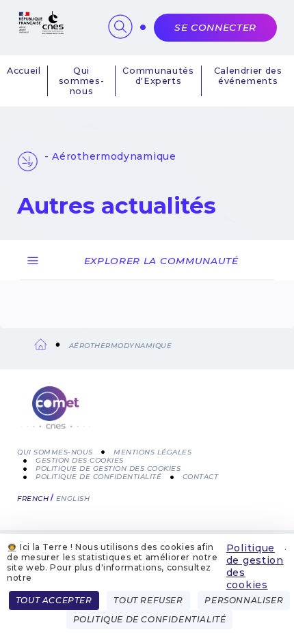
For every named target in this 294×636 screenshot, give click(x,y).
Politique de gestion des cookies (255, 566)
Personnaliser (243, 600)
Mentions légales (152, 452)
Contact (201, 476)
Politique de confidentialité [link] (149, 619)
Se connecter (215, 27)
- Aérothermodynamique (110, 156)
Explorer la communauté (161, 260)
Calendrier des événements (248, 76)
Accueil (23, 71)
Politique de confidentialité (98, 476)
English (73, 498)
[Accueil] (147, 415)
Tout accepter (54, 600)
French (33, 498)
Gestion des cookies (80, 460)
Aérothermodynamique (120, 345)
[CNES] (40, 31)
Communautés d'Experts (157, 76)
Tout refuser (148, 600)
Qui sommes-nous (81, 81)
